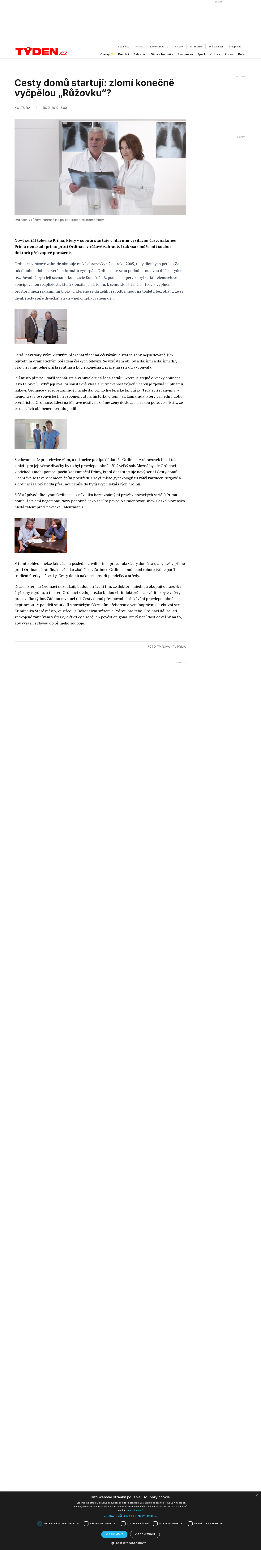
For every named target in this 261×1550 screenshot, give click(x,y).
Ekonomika (185, 54)
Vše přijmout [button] (114, 1534)
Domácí (123, 54)
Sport (201, 54)
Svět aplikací (216, 46)
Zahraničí (140, 54)
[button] (130, 1516)
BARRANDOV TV (159, 46)
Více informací (135, 1510)
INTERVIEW (196, 46)
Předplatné (235, 46)
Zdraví (229, 54)
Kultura (215, 54)
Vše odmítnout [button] (145, 1534)
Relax (242, 54)
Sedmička (123, 46)
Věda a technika (162, 54)
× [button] (256, 1495)
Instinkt (139, 46)
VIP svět (178, 46)
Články (105, 54)
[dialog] (130, 1520)
